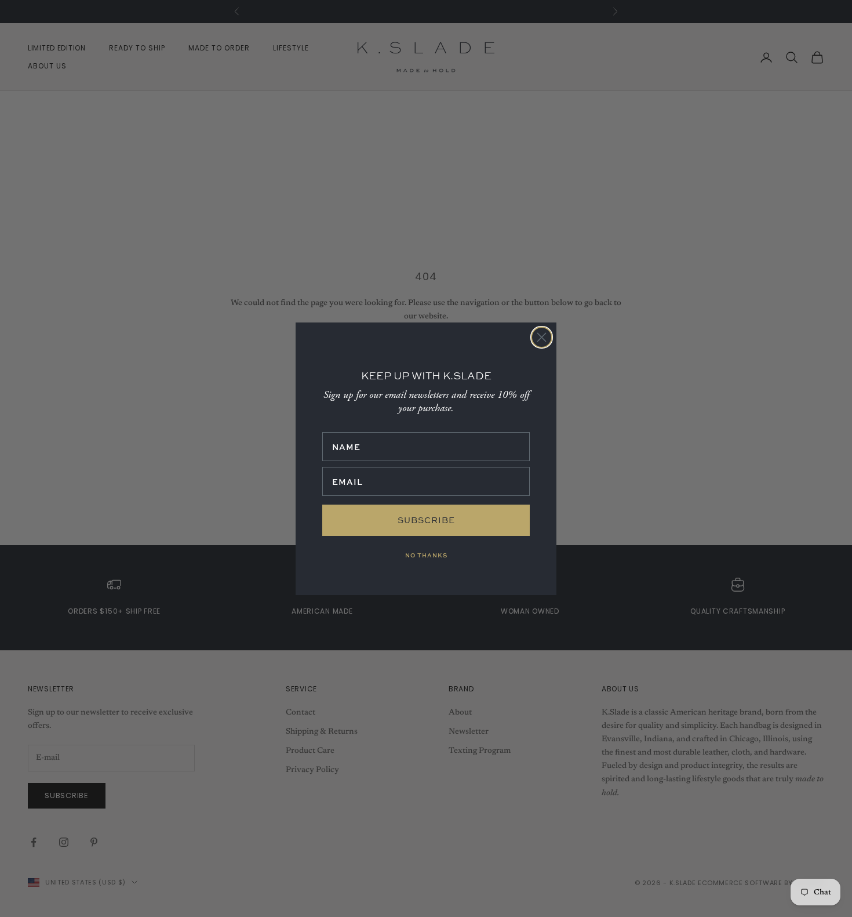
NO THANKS (426, 555)
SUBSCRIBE (426, 519)
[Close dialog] (541, 337)
